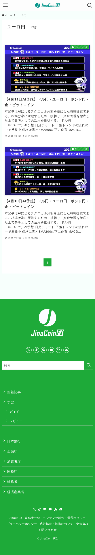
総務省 (12, 481)
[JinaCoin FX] (47, 5)
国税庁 (12, 471)
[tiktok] (36, 350)
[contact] (66, 350)
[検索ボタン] (89, 5)
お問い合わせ (47, 529)
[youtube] (51, 350)
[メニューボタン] (5, 5)
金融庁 (12, 451)
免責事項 (82, 524)
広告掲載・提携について (57, 524)
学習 (10, 402)
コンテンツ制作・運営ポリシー (64, 518)
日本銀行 (14, 440)
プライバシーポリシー (22, 524)
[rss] (59, 350)
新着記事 (14, 391)
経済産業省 (16, 491)
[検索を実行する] (88, 365)
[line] (44, 350)
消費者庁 (14, 461)
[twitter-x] (29, 350)
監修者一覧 (32, 518)
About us (16, 518)
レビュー (16, 421)
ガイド (14, 411)
